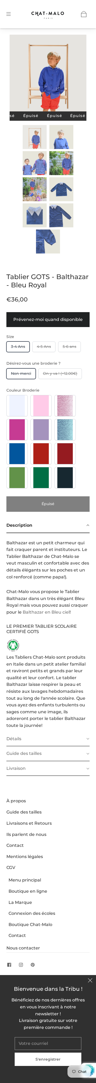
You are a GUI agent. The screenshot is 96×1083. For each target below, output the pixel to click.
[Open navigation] (12, 14)
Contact (15, 845)
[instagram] (21, 965)
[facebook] (9, 965)
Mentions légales (24, 856)
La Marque (20, 902)
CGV (10, 867)
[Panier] (84, 14)
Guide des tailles (24, 812)
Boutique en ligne (28, 891)
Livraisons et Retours (29, 823)
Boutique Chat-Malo (30, 924)
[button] (17, 74)
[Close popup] (90, 981)
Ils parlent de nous (26, 834)
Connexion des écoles (32, 913)
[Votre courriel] (48, 1043)
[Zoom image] (48, 74)
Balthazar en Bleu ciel (46, 612)
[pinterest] (32, 965)
